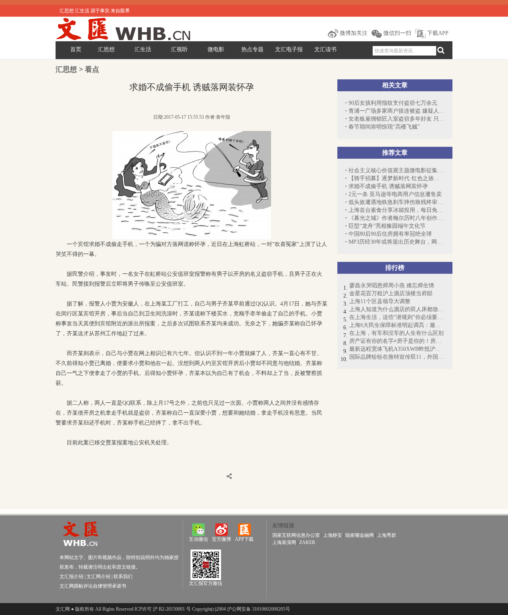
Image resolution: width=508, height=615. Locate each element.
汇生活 (143, 49)
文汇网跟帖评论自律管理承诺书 (93, 586)
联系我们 (123, 576)
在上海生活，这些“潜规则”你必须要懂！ (396, 317)
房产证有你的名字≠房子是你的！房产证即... (396, 341)
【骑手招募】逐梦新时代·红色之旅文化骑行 (396, 178)
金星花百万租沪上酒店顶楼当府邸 (391, 293)
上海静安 (332, 535)
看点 (92, 69)
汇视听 (179, 49)
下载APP (436, 33)
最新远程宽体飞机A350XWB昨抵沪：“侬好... (396, 349)
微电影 (216, 49)
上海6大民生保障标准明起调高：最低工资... (396, 325)
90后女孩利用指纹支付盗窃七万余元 (392, 103)
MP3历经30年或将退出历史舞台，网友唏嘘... (396, 242)
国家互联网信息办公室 (296, 535)
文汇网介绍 (98, 576)
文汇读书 (325, 49)
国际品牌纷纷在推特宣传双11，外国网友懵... (396, 357)
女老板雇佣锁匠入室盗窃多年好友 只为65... (396, 119)
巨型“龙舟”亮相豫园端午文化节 (386, 226)
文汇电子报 (289, 49)
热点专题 (252, 49)
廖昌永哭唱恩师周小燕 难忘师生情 (391, 285)
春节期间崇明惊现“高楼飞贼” (384, 127)
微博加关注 (353, 33)
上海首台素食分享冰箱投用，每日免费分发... (396, 210)
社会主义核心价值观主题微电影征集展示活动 (396, 170)
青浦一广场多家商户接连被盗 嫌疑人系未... (396, 111)
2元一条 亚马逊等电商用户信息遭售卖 (395, 194)
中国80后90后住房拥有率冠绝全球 (390, 234)
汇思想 (106, 49)
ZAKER (307, 542)
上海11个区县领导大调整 (379, 301)
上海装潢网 (284, 542)
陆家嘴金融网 (359, 535)
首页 (75, 49)
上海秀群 (386, 535)
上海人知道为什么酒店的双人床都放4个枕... (396, 309)
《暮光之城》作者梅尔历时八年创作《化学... (396, 218)
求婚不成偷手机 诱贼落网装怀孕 (388, 186)
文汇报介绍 (71, 576)
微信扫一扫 (396, 33)
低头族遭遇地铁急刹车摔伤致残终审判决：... (396, 202)
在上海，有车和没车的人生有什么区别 (396, 333)
